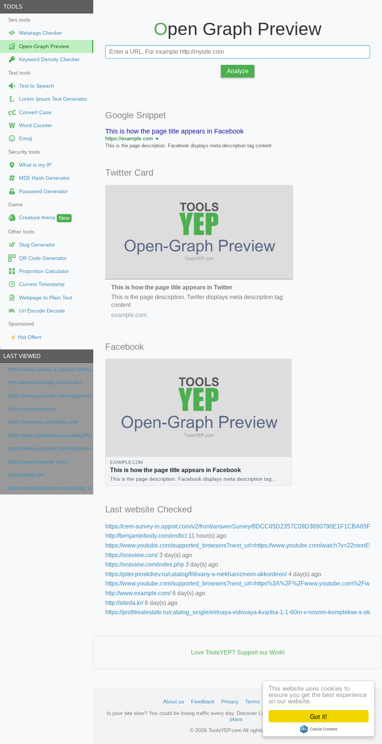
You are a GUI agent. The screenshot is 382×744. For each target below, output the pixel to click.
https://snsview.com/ (32, 409)
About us (173, 701)
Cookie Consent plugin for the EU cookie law (318, 729)
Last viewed (22, 356)
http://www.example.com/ (37, 462)
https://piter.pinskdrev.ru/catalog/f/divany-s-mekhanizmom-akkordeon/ (49, 435)
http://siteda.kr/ (25, 475)
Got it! (318, 716)
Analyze (237, 71)
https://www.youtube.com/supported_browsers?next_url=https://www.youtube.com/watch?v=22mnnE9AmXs (49, 396)
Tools (12, 6)
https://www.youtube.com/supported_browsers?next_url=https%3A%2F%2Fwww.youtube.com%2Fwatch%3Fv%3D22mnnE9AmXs (49, 448)
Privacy (229, 701)
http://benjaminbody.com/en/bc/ (45, 382)
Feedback (203, 701)
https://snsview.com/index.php (43, 422)
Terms (252, 701)
